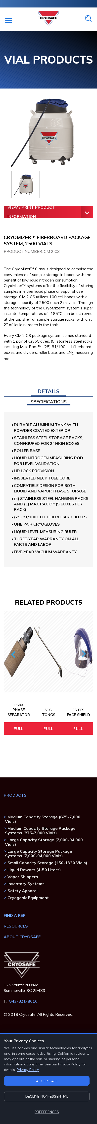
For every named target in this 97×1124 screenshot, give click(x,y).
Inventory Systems (26, 883)
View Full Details (18, 728)
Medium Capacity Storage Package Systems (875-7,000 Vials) (40, 830)
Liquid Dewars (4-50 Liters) (34, 869)
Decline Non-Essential (46, 1096)
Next (83, 654)
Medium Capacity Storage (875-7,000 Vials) (42, 819)
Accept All (46, 1081)
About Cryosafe (22, 936)
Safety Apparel (22, 890)
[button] (48, 393)
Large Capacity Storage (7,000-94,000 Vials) (44, 842)
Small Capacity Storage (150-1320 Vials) (47, 862)
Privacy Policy (28, 1069)
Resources (16, 926)
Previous (14, 654)
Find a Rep (15, 915)
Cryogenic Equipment (28, 897)
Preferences (47, 1112)
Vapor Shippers (22, 876)
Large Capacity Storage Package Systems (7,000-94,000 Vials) (38, 853)
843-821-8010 (23, 1001)
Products (15, 795)
